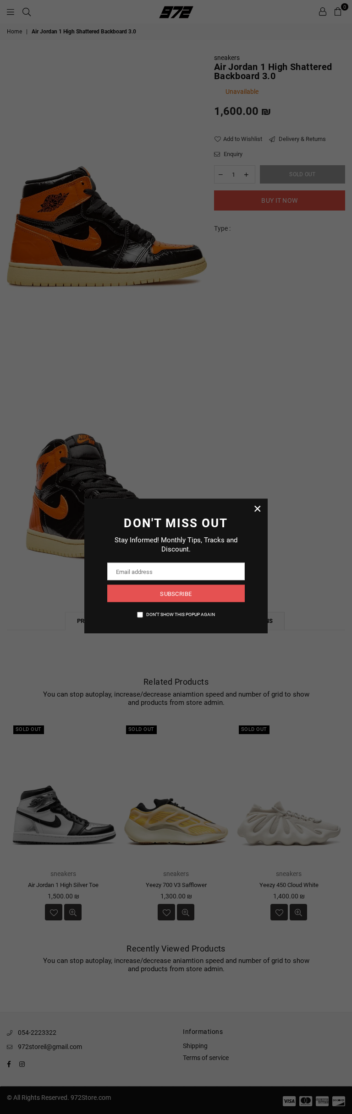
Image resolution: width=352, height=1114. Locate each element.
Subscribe (176, 593)
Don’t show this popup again (180, 614)
